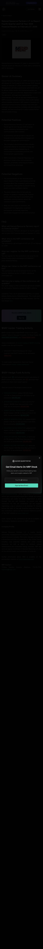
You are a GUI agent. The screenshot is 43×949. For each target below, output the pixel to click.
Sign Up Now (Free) (21, 485)
